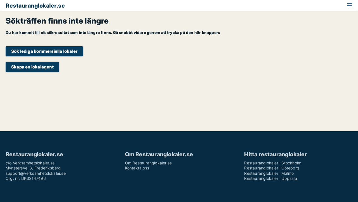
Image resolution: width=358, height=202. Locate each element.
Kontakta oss (137, 168)
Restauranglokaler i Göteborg (271, 168)
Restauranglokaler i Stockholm (272, 162)
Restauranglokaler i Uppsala (270, 178)
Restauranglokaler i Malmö (269, 173)
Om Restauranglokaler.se (148, 162)
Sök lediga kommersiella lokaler (44, 51)
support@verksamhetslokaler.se (36, 173)
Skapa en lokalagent (32, 67)
